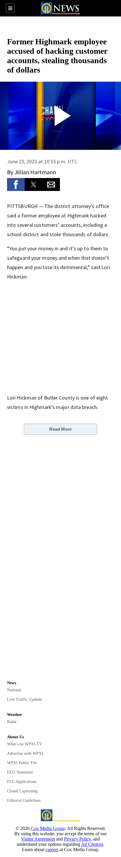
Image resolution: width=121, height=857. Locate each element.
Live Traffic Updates (24, 699)
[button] (16, 184)
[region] (60, 26)
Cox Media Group (48, 828)
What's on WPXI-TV (24, 744)
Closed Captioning (22, 791)
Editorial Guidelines (24, 800)
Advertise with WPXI (25, 753)
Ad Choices (92, 844)
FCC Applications (21, 781)
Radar (12, 722)
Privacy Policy (77, 838)
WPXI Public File (22, 763)
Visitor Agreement (38, 838)
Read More (60, 429)
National (14, 690)
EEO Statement (20, 772)
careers (52, 849)
